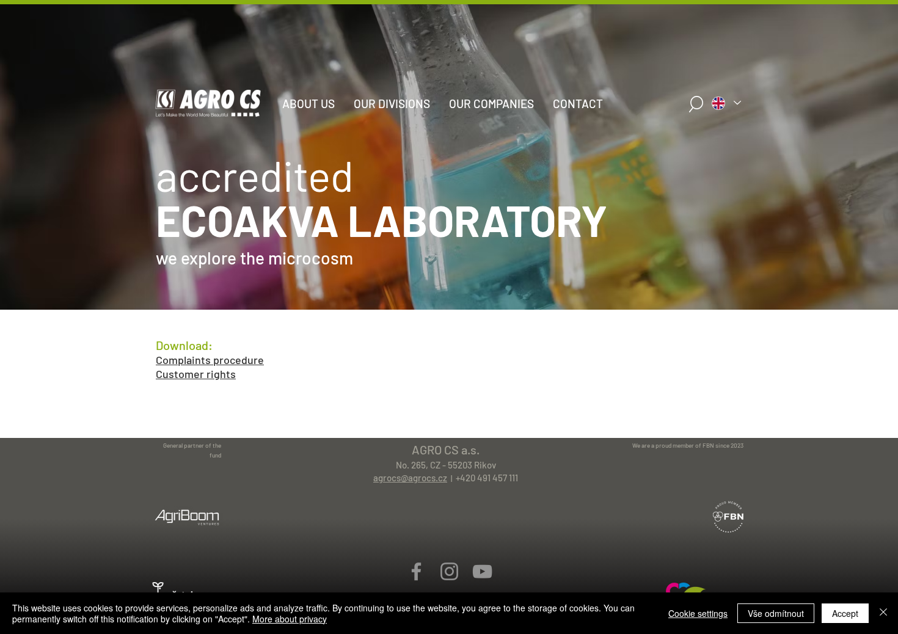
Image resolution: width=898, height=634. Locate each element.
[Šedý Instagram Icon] (449, 571)
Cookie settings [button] (698, 613)
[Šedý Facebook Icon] (416, 571)
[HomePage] (449, 297)
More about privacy (289, 619)
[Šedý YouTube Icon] (482, 571)
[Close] (883, 613)
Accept (845, 613)
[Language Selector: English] (725, 103)
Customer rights (196, 374)
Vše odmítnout (776, 613)
